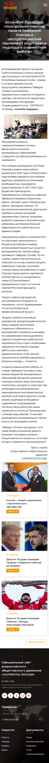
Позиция (5, 742)
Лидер (29, 737)
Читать (11, 511)
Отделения (31, 746)
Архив (4, 750)
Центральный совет (35, 742)
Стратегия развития (35, 754)
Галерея (5, 746)
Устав (28, 750)
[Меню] (45, 5)
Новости (5, 737)
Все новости (37, 641)
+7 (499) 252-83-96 (10, 720)
